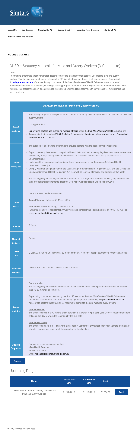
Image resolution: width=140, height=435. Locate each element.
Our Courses (27, 30)
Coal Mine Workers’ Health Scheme (105, 131)
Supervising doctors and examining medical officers (53, 131)
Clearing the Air (45, 30)
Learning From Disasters (88, 30)
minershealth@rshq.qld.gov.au (49, 213)
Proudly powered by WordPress (21, 429)
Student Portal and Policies (20, 36)
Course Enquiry (65, 30)
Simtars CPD (110, 30)
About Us (12, 30)
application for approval (112, 299)
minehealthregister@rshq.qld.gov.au (52, 354)
